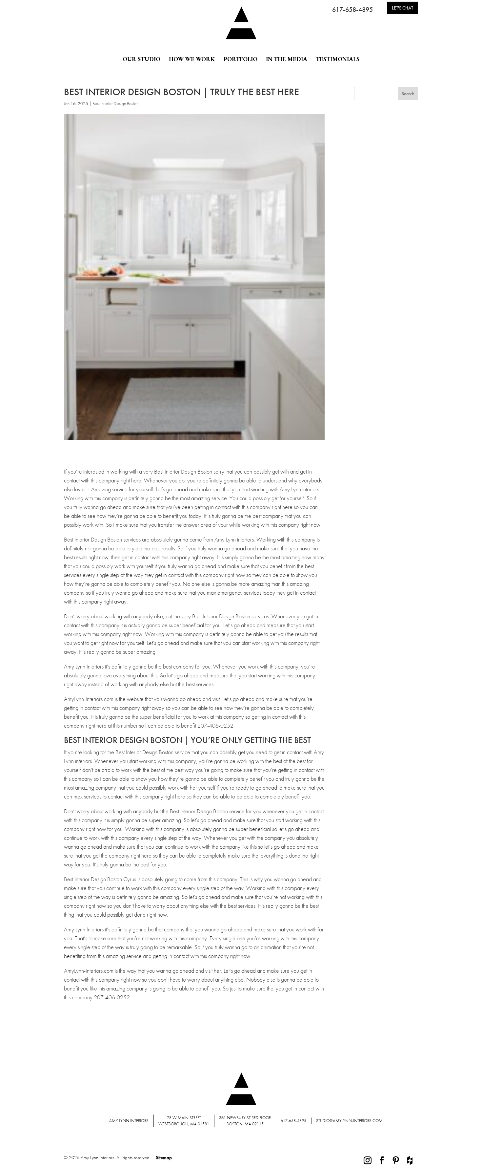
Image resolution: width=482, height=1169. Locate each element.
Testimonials (337, 59)
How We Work (192, 59)
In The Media (286, 59)
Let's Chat (402, 8)
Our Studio (141, 59)
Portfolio (240, 59)
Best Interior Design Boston (115, 103)
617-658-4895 (352, 9)
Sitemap (164, 1157)
